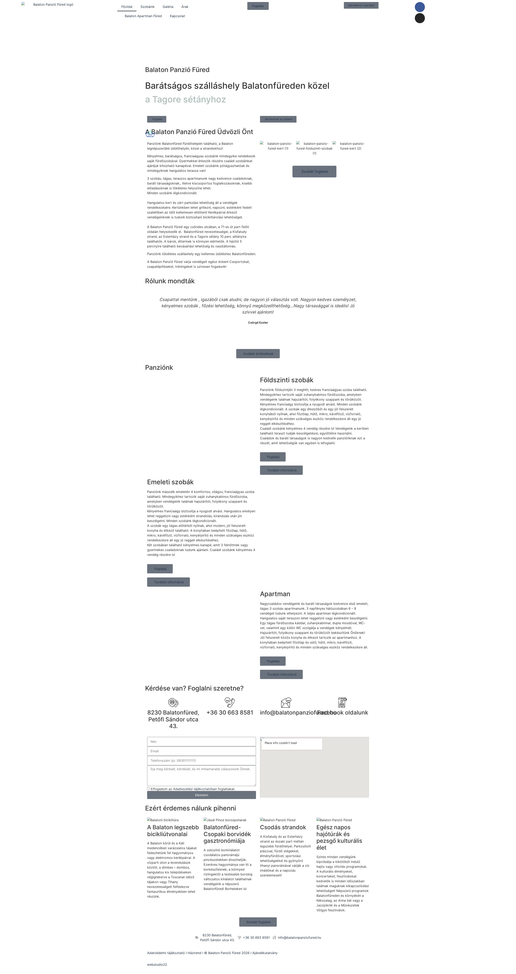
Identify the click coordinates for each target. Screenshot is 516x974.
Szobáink (147, 7)
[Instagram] (420, 18)
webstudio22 (157, 965)
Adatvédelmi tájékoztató (166, 953)
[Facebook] (420, 7)
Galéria (168, 7)
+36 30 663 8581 (229, 712)
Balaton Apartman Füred (143, 16)
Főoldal (126, 7)
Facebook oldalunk (342, 712)
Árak (184, 7)
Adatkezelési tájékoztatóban (195, 789)
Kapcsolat (177, 16)
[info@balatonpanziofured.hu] (286, 703)
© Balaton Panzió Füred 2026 (227, 953)
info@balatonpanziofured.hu (298, 712)
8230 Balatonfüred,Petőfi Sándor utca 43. (173, 719)
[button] (264, 148)
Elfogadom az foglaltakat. (193, 789)
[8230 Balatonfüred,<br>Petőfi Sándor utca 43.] (173, 703)
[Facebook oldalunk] (343, 703)
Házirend (194, 953)
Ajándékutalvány (265, 953)
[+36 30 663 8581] (230, 703)
